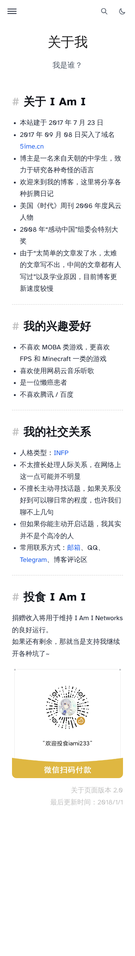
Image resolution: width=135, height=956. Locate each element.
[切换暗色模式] (122, 11)
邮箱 (74, 548)
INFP (61, 453)
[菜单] (12, 11)
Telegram (33, 560)
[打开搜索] (104, 11)
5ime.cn (32, 146)
